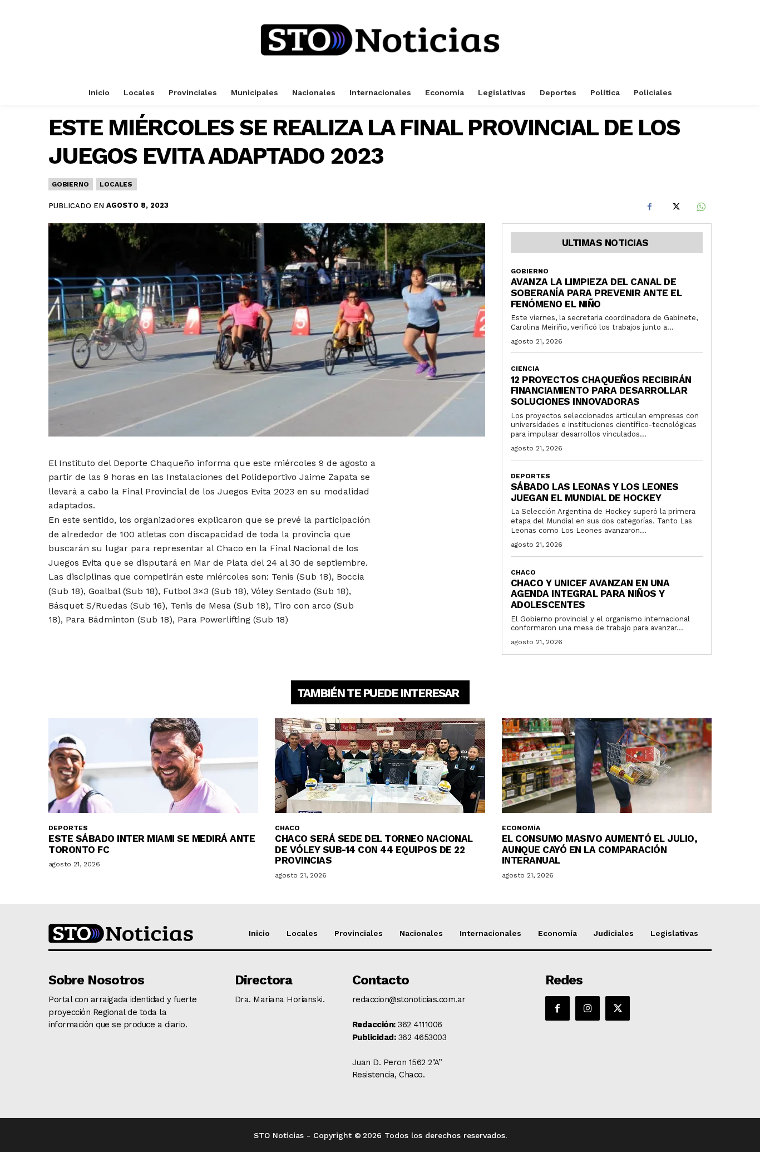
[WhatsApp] (700, 207)
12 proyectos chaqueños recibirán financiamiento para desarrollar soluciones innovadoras (601, 390)
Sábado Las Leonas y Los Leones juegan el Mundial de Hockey (595, 492)
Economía (521, 828)
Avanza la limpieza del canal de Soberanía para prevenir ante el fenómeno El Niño (596, 292)
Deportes (530, 476)
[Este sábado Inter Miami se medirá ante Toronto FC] (153, 765)
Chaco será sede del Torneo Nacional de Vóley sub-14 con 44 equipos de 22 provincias (374, 849)
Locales (116, 184)
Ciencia (525, 368)
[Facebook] (649, 207)
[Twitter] (675, 207)
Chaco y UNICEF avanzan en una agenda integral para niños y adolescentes (590, 593)
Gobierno (70, 184)
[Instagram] (587, 1008)
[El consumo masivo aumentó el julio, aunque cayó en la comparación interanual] (607, 765)
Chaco (523, 572)
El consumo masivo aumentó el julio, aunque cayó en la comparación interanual (600, 849)
